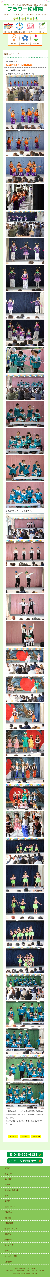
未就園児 (8, 1251)
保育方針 (8, 1174)
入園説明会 (8, 1223)
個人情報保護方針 (11, 1190)
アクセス (7, 14)
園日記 (7, 1201)
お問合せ (8, 1262)
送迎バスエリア (10, 1229)
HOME (25, 1137)
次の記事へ (36, 1137)
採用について (41, 14)
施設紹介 (8, 1234)
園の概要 (30, 14)
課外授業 (8, 1240)
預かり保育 (8, 1245)
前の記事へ (13, 1137)
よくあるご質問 (18, 14)
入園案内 (8, 1212)
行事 (6, 1196)
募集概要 (8, 1218)
